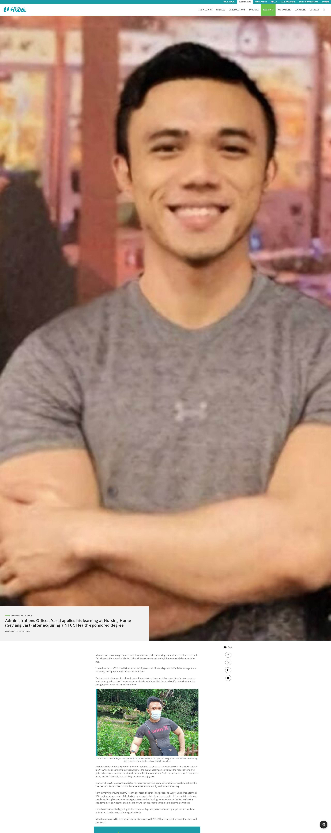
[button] (324, 9)
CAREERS (325, 2)
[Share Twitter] (228, 662)
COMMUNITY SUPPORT (308, 2)
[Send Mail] (228, 678)
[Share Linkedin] (228, 670)
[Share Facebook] (228, 655)
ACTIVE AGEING (261, 2)
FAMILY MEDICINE (288, 2)
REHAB (274, 2)
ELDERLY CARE (245, 2)
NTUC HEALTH (229, 2)
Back (230, 647)
